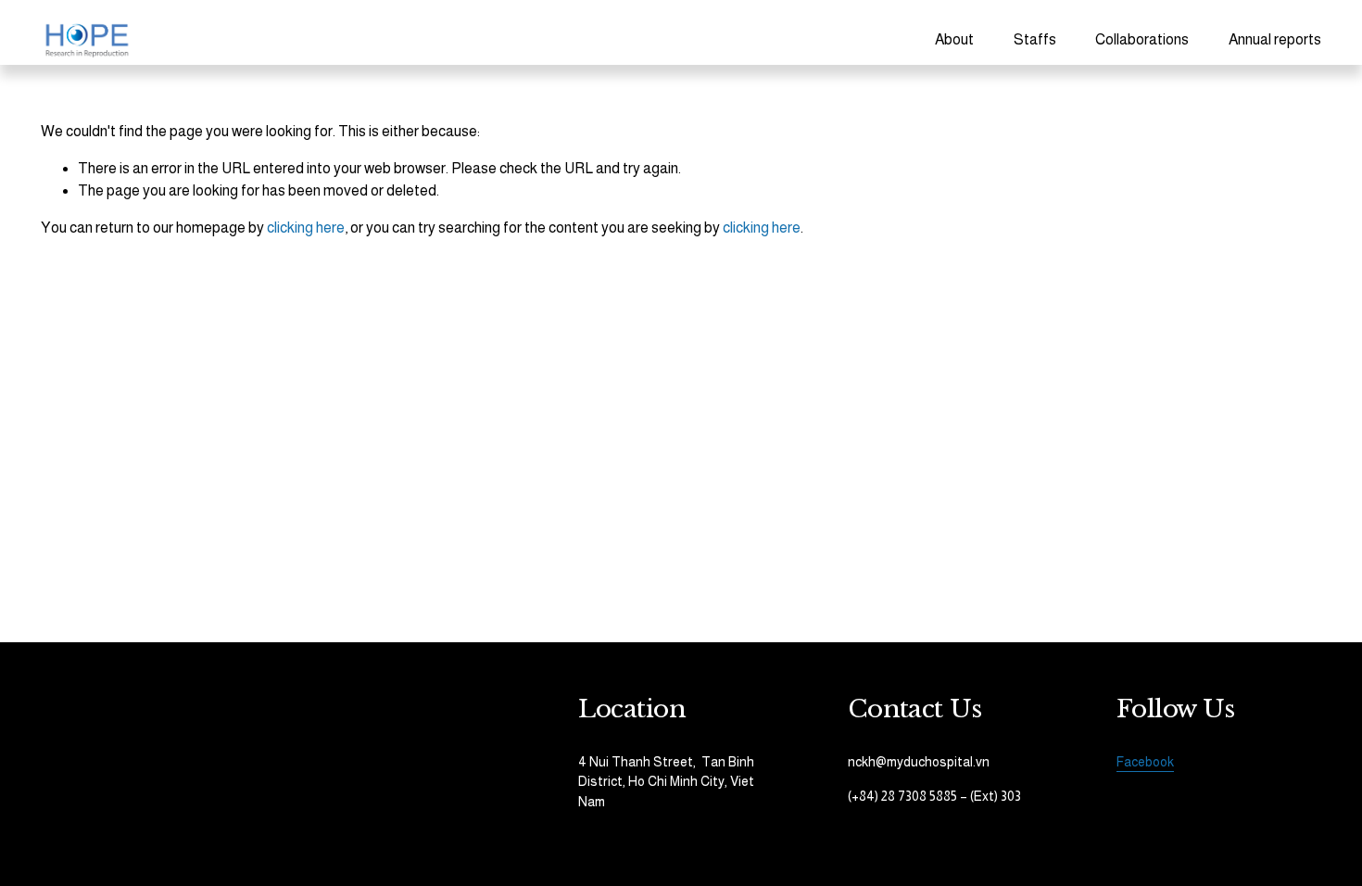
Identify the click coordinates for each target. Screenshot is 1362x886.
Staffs (1035, 39)
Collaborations (1142, 39)
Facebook (1145, 761)
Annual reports (1275, 39)
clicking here (306, 227)
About (954, 39)
